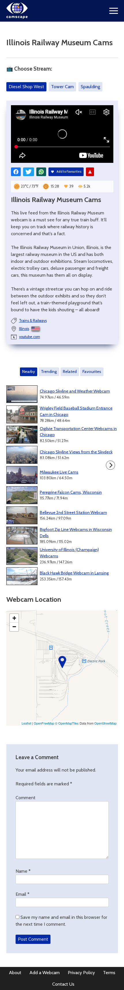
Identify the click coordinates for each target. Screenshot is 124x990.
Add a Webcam (44, 972)
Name (23, 871)
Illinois (24, 329)
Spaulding (90, 86)
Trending (49, 371)
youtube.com (29, 337)
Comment (25, 797)
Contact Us (63, 984)
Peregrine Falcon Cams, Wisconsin (71, 492)
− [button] (14, 626)
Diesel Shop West (26, 86)
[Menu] (113, 11)
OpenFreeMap (44, 723)
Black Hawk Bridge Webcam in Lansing (74, 573)
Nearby (28, 371)
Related (70, 371)
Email (22, 894)
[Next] (110, 465)
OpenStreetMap (105, 723)
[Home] (17, 17)
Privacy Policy (81, 972)
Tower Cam (62, 86)
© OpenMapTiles (67, 723)
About (15, 972)
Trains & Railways (33, 320)
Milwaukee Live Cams (59, 472)
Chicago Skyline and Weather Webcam (75, 391)
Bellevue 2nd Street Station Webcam (73, 512)
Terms (109, 972)
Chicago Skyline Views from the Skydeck (76, 452)
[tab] (29, 371)
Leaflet (26, 723)
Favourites (91, 371)
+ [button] (14, 618)
